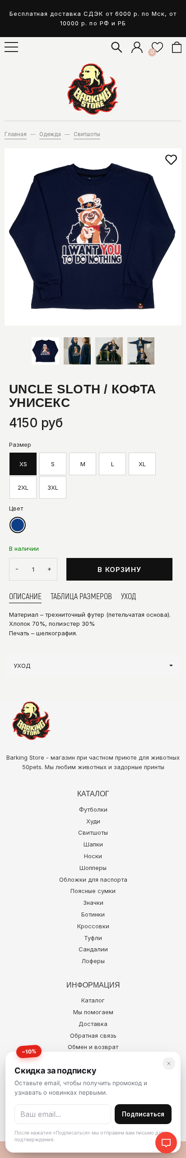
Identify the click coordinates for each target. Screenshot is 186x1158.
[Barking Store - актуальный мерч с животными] (93, 89)
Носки (93, 856)
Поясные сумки (93, 890)
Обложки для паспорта (93, 879)
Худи (93, 821)
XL (142, 464)
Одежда (50, 134)
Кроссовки (93, 926)
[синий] (17, 525)
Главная (16, 134)
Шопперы (93, 867)
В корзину (119, 569)
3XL (52, 487)
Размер (20, 444)
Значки (93, 902)
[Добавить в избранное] (171, 160)
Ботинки (93, 914)
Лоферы (93, 960)
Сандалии (93, 949)
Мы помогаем (93, 1012)
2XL (23, 487)
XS (23, 464)
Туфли (93, 937)
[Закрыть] (169, 1063)
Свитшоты (87, 134)
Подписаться (143, 1114)
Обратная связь (93, 1035)
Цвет (16, 508)
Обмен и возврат (93, 1046)
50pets (32, 766)
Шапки (93, 844)
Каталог (93, 1000)
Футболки (93, 809)
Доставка (93, 1023)
